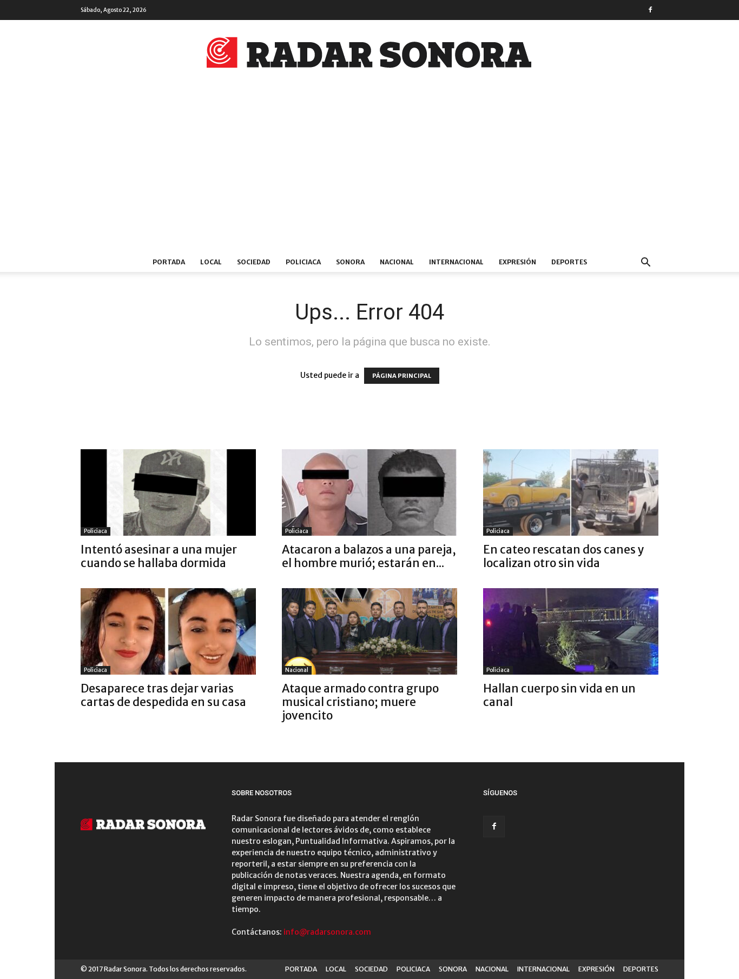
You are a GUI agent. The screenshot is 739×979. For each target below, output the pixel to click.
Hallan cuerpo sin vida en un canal (559, 695)
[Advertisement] (369, 171)
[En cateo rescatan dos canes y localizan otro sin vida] (570, 492)
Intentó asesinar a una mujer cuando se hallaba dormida (159, 556)
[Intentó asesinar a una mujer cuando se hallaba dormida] (168, 492)
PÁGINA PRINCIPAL (401, 375)
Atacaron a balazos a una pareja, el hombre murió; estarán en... (369, 556)
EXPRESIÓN (517, 262)
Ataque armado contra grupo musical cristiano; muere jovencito (360, 702)
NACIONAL (397, 262)
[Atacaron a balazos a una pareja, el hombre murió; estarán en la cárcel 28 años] (369, 492)
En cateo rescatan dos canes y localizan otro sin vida (563, 556)
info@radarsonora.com (327, 932)
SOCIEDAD (253, 262)
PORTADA (169, 262)
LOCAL (211, 262)
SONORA (350, 262)
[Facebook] (650, 9)
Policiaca (95, 531)
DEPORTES (569, 262)
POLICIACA (303, 262)
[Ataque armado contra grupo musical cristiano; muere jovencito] (369, 631)
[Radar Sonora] (369, 56)
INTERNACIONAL (456, 262)
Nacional (296, 670)
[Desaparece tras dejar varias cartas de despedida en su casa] (168, 631)
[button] (645, 263)
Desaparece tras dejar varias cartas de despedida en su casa (163, 695)
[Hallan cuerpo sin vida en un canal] (570, 631)
